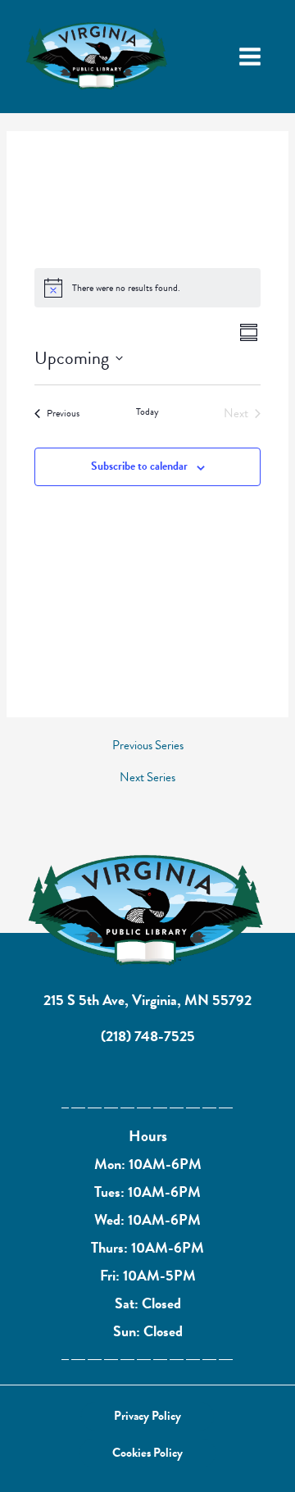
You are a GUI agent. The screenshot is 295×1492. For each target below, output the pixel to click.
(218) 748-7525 (148, 1036)
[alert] (147, 287)
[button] (147, 1416)
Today (147, 412)
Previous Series (148, 745)
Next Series (147, 777)
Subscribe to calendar (139, 466)
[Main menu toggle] (250, 56)
